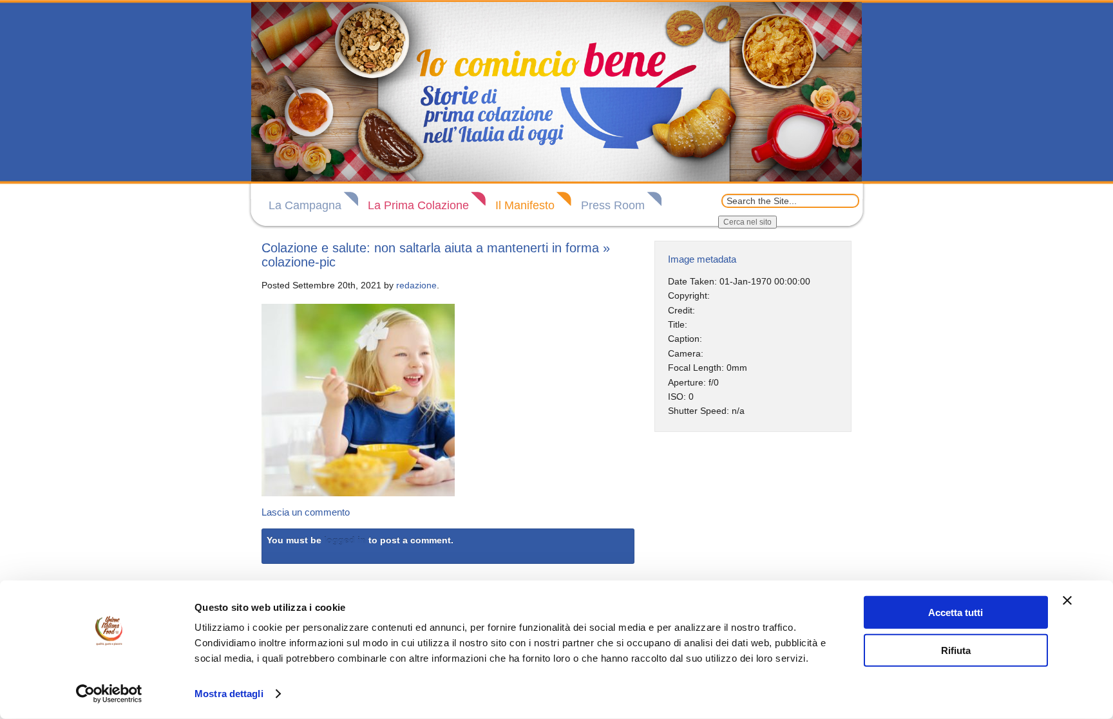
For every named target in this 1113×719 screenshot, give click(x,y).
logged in (345, 540)
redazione (416, 285)
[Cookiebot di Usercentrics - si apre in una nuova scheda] (109, 694)
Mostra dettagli (229, 693)
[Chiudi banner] (1067, 600)
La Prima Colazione (418, 205)
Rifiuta (956, 649)
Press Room (613, 205)
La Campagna (305, 205)
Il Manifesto (525, 205)
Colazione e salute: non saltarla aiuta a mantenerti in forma (430, 248)
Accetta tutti (955, 612)
